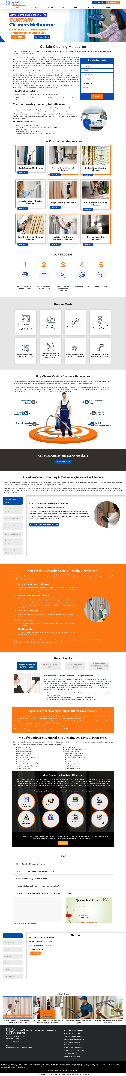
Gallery (50, 7)
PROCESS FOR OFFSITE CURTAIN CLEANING (27, 666)
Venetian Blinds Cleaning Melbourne (74, 1039)
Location (106, 7)
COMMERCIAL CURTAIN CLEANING (51, 666)
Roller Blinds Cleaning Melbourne (73, 1036)
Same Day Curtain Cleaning (71, 1053)
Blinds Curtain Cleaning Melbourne (73, 1045)
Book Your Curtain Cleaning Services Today (44, 524)
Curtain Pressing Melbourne (72, 1056)
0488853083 (114, 3)
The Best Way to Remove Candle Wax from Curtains (78, 1021)
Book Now (63, 843)
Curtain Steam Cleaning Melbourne (74, 1050)
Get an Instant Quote (42, 37)
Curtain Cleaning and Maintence (73, 1048)
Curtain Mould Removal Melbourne (74, 1034)
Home (18, 7)
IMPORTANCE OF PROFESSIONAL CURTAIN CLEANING (99, 666)
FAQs (63, 7)
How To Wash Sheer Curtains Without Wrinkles (108, 1020)
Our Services (33, 7)
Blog (75, 7)
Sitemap (75, 1070)
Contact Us (90, 7)
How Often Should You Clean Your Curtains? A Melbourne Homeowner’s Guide (17, 1021)
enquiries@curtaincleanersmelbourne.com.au (19, 1047)
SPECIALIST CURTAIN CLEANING (75, 666)
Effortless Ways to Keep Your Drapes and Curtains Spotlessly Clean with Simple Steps (48, 1021)
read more (22, 172)
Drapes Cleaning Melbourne (72, 1042)
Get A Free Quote (99, 3)
